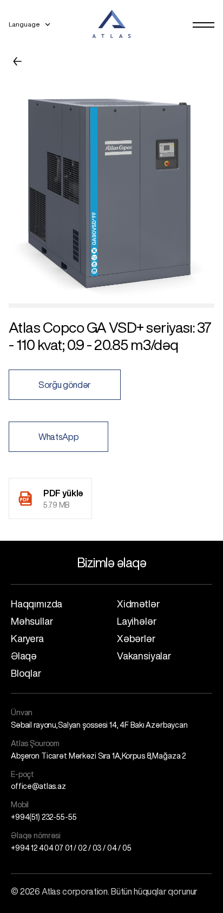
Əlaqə (24, 656)
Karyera (27, 638)
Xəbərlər (136, 638)
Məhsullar (32, 621)
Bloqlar (26, 673)
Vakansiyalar (144, 656)
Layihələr (136, 621)
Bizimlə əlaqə (112, 562)
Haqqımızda (36, 603)
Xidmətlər (138, 603)
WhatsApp (58, 436)
